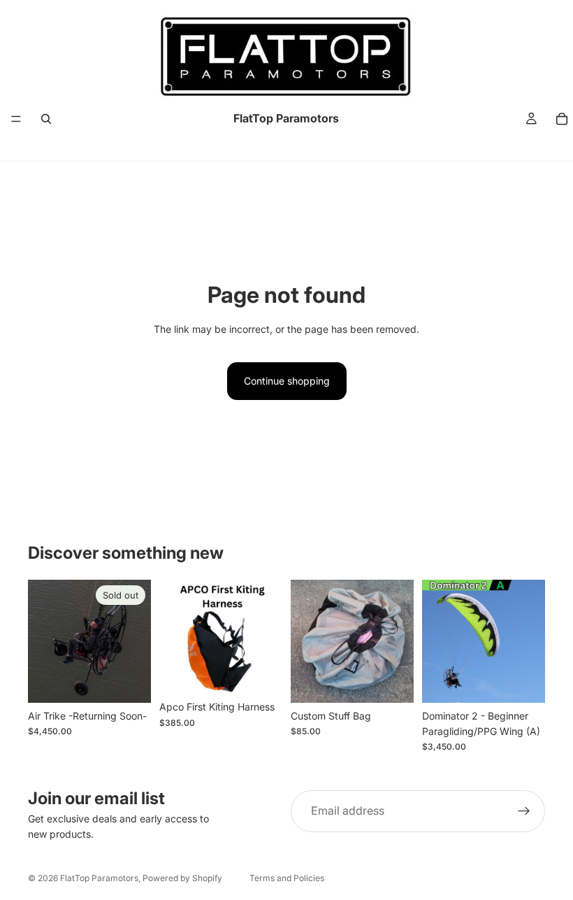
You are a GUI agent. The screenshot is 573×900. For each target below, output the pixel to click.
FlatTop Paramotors (99, 878)
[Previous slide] (174, 637)
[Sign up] (524, 811)
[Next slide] (267, 637)
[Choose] (260, 672)
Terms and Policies (286, 878)
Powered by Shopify (182, 878)
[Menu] (16, 119)
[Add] (392, 681)
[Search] (46, 118)
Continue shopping (287, 381)
